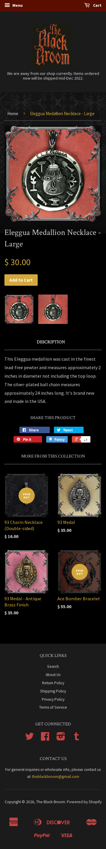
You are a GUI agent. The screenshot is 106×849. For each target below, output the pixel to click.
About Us (53, 674)
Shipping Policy (53, 691)
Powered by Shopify (84, 801)
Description (51, 342)
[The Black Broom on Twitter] (29, 738)
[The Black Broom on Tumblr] (76, 738)
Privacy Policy (53, 699)
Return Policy (53, 682)
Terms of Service (53, 707)
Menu (17, 5)
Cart (97, 5)
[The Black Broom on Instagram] (60, 738)
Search (53, 666)
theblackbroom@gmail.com (55, 776)
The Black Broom (50, 801)
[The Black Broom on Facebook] (45, 738)
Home (12, 113)
